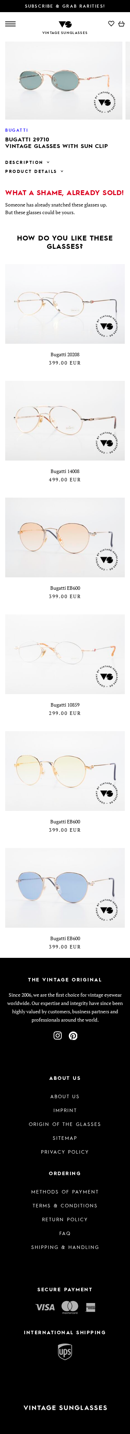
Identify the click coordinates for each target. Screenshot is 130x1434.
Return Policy (65, 1219)
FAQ (65, 1233)
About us (65, 1096)
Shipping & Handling (65, 1247)
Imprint (65, 1110)
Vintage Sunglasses (65, 32)
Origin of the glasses (65, 1124)
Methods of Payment (65, 1191)
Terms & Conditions (65, 1205)
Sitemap (65, 1138)
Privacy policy (65, 1151)
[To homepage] (65, 23)
